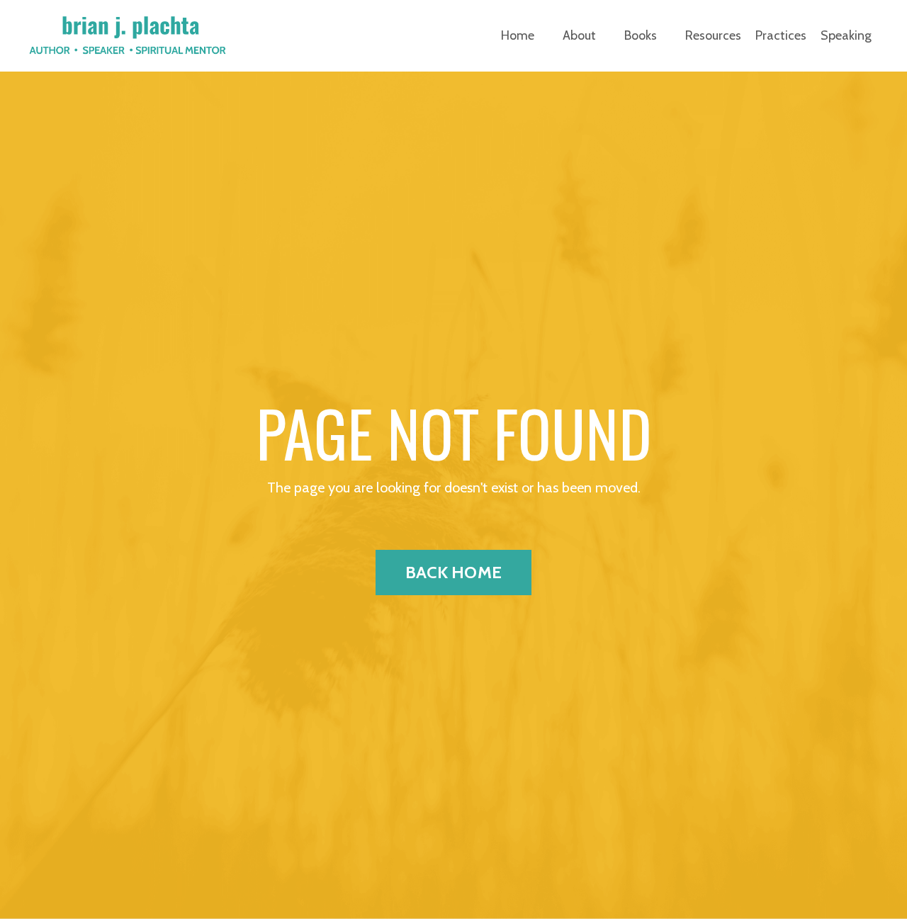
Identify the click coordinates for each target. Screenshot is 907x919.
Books (640, 35)
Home (517, 35)
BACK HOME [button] (453, 572)
